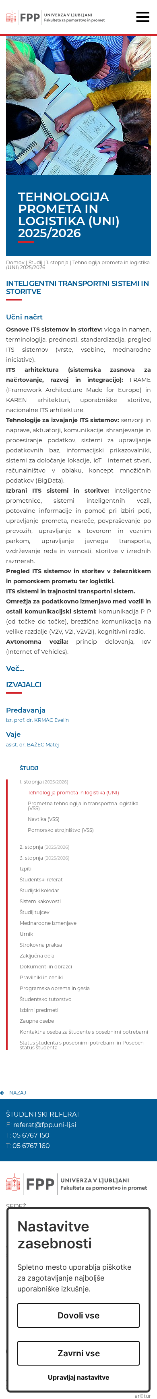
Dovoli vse (78, 1315)
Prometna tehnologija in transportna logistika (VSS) (83, 806)
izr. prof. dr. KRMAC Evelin (37, 720)
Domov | (17, 262)
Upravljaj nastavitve (78, 1377)
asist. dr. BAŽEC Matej (32, 745)
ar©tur (143, 1396)
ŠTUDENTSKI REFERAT (43, 1114)
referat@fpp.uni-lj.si (44, 1125)
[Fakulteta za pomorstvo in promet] (55, 12)
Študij (35, 262)
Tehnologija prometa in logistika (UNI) (73, 792)
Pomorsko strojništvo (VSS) (61, 830)
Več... (15, 668)
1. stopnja (57, 262)
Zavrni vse (79, 1353)
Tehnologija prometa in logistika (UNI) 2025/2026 (78, 264)
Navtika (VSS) (44, 819)
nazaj (17, 1093)
